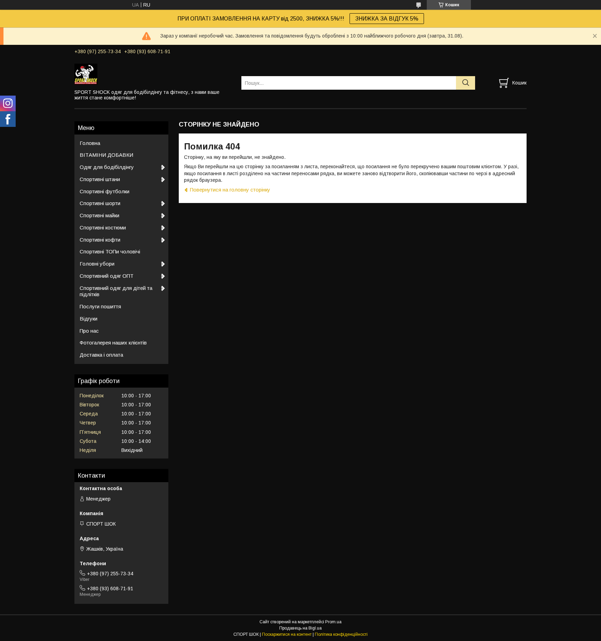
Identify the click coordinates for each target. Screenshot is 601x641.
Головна (90, 143)
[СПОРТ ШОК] (153, 73)
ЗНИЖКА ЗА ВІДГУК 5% (386, 19)
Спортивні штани (100, 179)
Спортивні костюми (103, 227)
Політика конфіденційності (341, 634)
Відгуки (88, 319)
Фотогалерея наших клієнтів (113, 343)
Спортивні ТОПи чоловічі (110, 251)
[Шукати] (465, 83)
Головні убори (97, 264)
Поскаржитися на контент (287, 634)
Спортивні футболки (104, 191)
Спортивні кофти (100, 240)
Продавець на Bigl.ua (300, 628)
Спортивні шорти (100, 203)
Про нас (89, 331)
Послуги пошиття (100, 306)
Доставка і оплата (101, 355)
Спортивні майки (99, 215)
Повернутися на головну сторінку (230, 190)
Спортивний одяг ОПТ (107, 276)
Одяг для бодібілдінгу (107, 167)
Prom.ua (333, 621)
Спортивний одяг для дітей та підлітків (116, 291)
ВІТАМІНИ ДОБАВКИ (106, 155)
